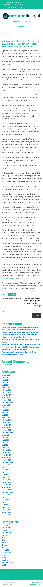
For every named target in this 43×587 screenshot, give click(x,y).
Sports (20, 7)
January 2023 (6, 482)
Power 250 (5, 550)
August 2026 (6, 375)
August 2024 (6, 435)
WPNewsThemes (35, 585)
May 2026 (5, 382)
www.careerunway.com (11, 278)
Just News (35, 582)
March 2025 (6, 417)
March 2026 (6, 387)
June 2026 (5, 380)
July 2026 (5, 377)
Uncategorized (7, 562)
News (3, 547)
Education (17, 2)
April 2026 (5, 385)
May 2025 (5, 412)
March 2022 (6, 507)
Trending (5, 560)
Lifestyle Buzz (6, 542)
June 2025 (5, 410)
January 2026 (6, 392)
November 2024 (7, 427)
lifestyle (12, 294)
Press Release (11, 7)
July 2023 (5, 467)
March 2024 (6, 447)
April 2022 (5, 505)
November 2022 (7, 487)
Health (4, 537)
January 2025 (6, 422)
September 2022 (7, 492)
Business (10, 2)
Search (4, 311)
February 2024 (6, 450)
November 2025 (7, 397)
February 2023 (6, 480)
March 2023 (6, 477)
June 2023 (5, 470)
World (4, 565)
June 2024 (5, 440)
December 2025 (7, 395)
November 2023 (7, 457)
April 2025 (5, 415)
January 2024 (6, 452)
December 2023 (7, 455)
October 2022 (6, 490)
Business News (7, 527)
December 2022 (7, 485)
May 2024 (5, 442)
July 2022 (5, 497)
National (23, 5)
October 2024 (6, 430)
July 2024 (5, 437)
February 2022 (6, 510)
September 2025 (7, 402)
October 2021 (6, 512)
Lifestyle (16, 5)
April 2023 (5, 475)
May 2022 (5, 502)
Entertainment (6, 5)
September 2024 (7, 432)
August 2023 (6, 465)
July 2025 (5, 407)
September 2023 (7, 462)
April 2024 (5, 445)
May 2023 (5, 472)
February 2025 (6, 420)
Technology (6, 557)
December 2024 (7, 425)
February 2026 (6, 390)
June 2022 (5, 500)
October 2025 (6, 400)
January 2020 (6, 515)
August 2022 (6, 495)
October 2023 (6, 460)
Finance (4, 535)
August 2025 (6, 405)
